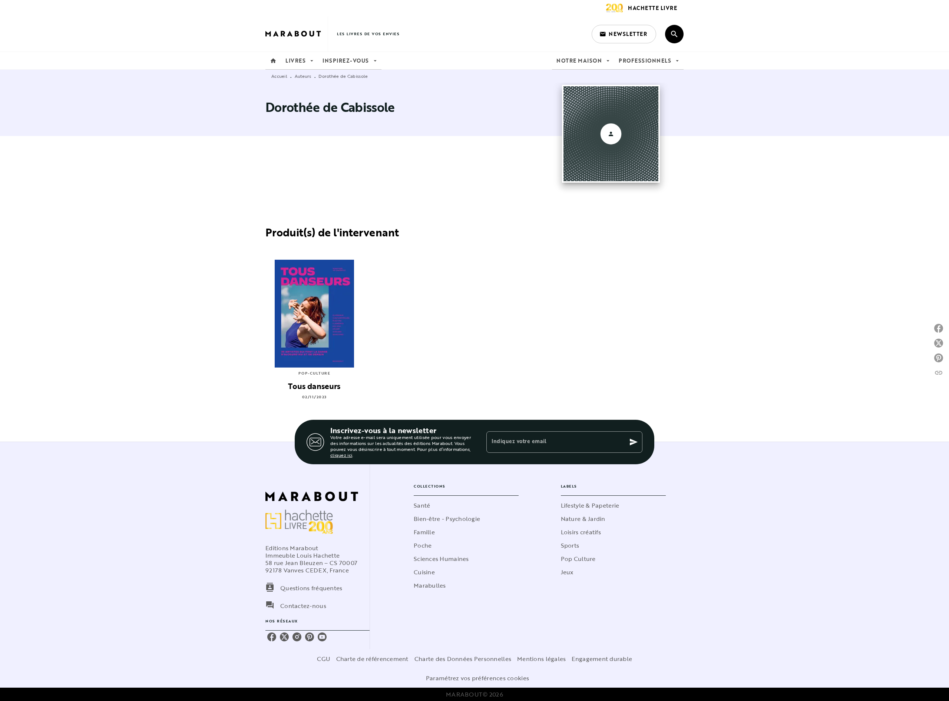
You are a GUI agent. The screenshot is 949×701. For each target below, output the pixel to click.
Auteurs (303, 76)
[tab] (273, 61)
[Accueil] (296, 34)
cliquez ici (341, 455)
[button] (624, 34)
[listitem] (271, 637)
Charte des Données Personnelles (462, 658)
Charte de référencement (372, 658)
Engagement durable (602, 658)
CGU (323, 658)
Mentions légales (541, 658)
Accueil (279, 76)
